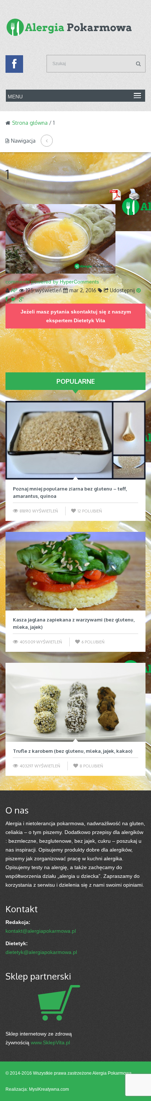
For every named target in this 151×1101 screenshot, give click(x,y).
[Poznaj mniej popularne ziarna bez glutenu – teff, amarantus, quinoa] (75, 440)
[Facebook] (14, 66)
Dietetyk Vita (89, 320)
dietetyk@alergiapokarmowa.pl (41, 952)
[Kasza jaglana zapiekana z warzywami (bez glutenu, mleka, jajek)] (75, 571)
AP (14, 290)
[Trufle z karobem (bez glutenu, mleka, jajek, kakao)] (75, 702)
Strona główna (30, 123)
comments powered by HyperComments (52, 282)
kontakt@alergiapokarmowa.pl (40, 931)
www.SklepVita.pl (50, 1042)
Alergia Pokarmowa (112, 1073)
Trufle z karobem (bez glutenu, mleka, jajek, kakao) (72, 751)
